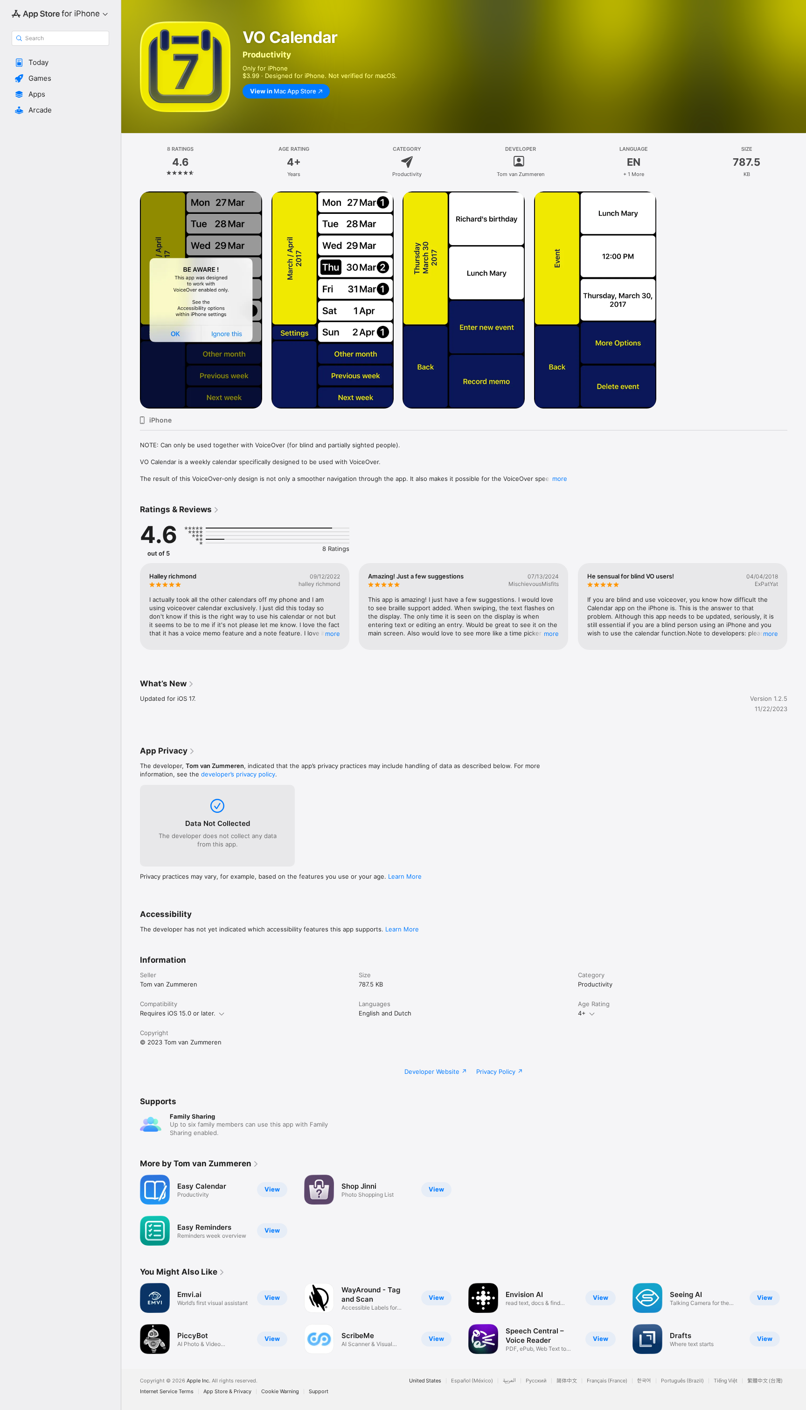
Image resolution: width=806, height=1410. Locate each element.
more (559, 478)
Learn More (405, 876)
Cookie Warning (280, 1391)
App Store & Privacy (227, 1391)
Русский (536, 1380)
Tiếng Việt (725, 1380)
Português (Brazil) (682, 1380)
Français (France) (607, 1380)
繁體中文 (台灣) (765, 1380)
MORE (332, 633)
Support (318, 1391)
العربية (509, 1380)
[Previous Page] (130, 606)
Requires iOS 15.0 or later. (177, 1013)
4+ (582, 1013)
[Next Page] (796, 606)
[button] (60, 63)
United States (425, 1380)
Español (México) (472, 1380)
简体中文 (566, 1380)
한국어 (644, 1380)
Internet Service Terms (167, 1391)
